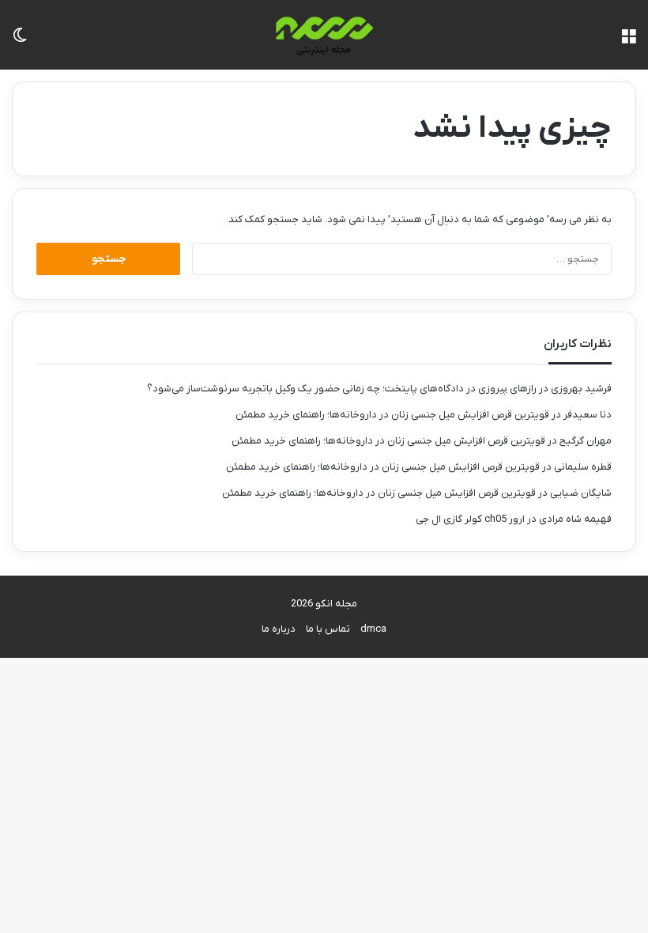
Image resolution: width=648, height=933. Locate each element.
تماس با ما (328, 629)
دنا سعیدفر (587, 414)
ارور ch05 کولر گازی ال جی (470, 519)
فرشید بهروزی (581, 388)
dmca (373, 629)
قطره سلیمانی (583, 467)
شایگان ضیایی (581, 493)
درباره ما (279, 629)
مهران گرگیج (585, 441)
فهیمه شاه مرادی (575, 519)
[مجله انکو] (324, 35)
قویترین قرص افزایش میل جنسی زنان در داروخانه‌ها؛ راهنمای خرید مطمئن (392, 414)
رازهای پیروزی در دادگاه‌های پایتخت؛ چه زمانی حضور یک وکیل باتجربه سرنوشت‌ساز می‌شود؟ (342, 388)
